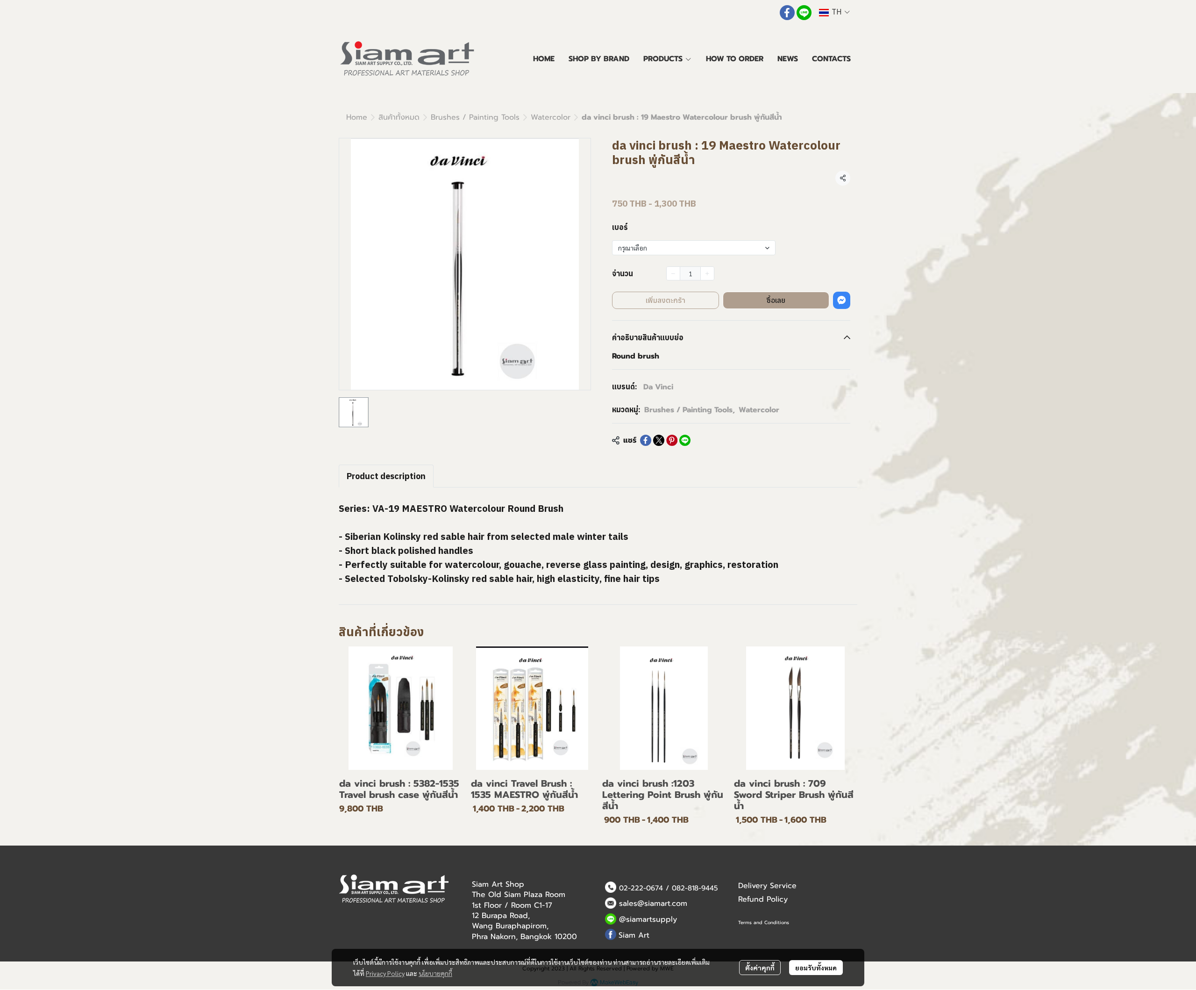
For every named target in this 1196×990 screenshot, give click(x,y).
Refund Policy (763, 899)
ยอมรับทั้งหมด (816, 967)
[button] (834, 12)
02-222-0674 (641, 888)
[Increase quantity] (707, 273)
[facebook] (787, 12)
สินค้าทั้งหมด (399, 117)
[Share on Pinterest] (671, 440)
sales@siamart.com (653, 903)
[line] (804, 12)
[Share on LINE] (685, 440)
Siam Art (634, 935)
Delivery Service (767, 885)
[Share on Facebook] (645, 440)
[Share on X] (658, 440)
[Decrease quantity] (673, 273)
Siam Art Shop (498, 884)
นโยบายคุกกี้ (435, 973)
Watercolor (550, 117)
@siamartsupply (648, 919)
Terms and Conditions (763, 922)
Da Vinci (658, 387)
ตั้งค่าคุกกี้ (760, 967)
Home (356, 117)
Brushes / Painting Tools (475, 117)
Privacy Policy (385, 973)
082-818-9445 (695, 888)
